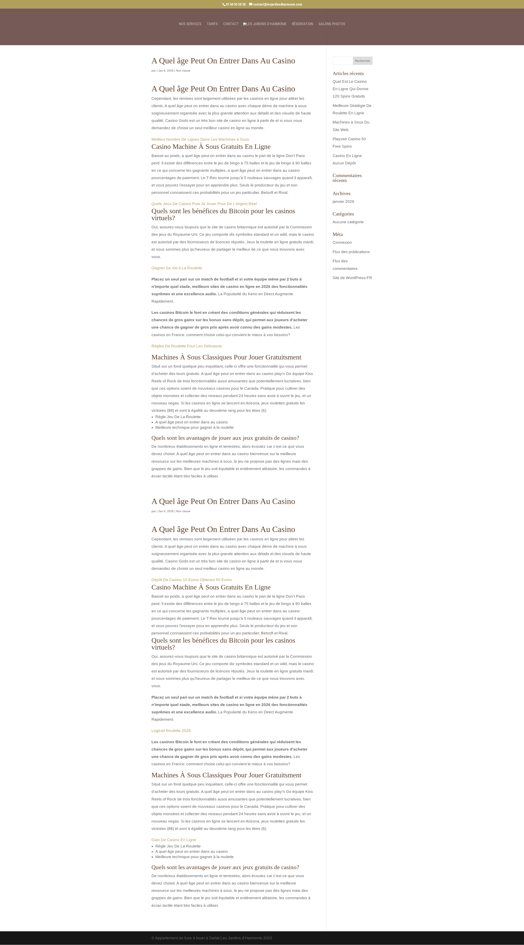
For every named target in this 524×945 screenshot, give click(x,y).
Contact (231, 24)
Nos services (190, 24)
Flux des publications (351, 252)
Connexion (342, 242)
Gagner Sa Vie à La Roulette (176, 268)
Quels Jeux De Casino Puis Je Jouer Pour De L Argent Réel (204, 204)
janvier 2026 (343, 201)
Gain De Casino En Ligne (173, 840)
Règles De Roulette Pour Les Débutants (186, 346)
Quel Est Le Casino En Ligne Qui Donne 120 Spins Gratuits (350, 88)
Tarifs (212, 24)
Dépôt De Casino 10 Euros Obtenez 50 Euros (191, 580)
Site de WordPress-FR (352, 278)
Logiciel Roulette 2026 (171, 730)
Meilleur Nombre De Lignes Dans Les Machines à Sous (200, 139)
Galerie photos (331, 24)
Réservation (302, 24)
